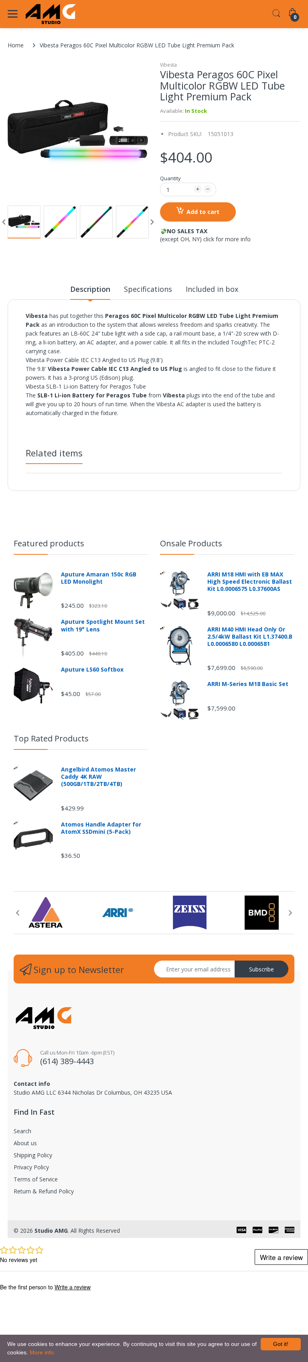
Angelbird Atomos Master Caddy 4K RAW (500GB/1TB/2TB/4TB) (98, 777)
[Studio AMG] (51, 14)
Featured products (49, 543)
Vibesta (168, 64)
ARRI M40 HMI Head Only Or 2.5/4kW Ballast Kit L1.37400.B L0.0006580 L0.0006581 (249, 636)
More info (42, 1352)
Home (16, 45)
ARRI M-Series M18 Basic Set (247, 684)
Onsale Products (191, 543)
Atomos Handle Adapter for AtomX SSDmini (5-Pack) (101, 828)
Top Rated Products (51, 738)
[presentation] (18, 913)
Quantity (170, 178)
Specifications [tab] (148, 289)
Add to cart (202, 212)
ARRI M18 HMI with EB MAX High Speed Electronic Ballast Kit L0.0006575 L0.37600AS (249, 581)
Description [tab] (90, 289)
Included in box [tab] (212, 289)
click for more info (227, 239)
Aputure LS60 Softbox (92, 669)
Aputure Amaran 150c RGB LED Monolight (98, 578)
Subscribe (261, 969)
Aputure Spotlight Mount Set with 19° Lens (103, 625)
